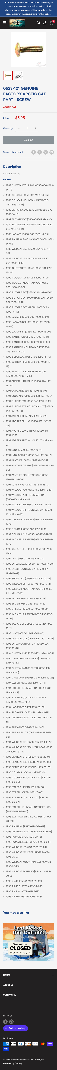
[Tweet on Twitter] (45, 152)
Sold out (28, 139)
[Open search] (38, 22)
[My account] (44, 22)
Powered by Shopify (12, 1063)
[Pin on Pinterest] (39, 152)
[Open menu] (4, 22)
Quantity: (8, 128)
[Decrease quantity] (18, 128)
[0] (51, 23)
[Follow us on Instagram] (11, 1021)
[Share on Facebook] (33, 152)
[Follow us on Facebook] (5, 1021)
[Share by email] (51, 152)
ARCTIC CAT (9, 107)
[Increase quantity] (35, 128)
